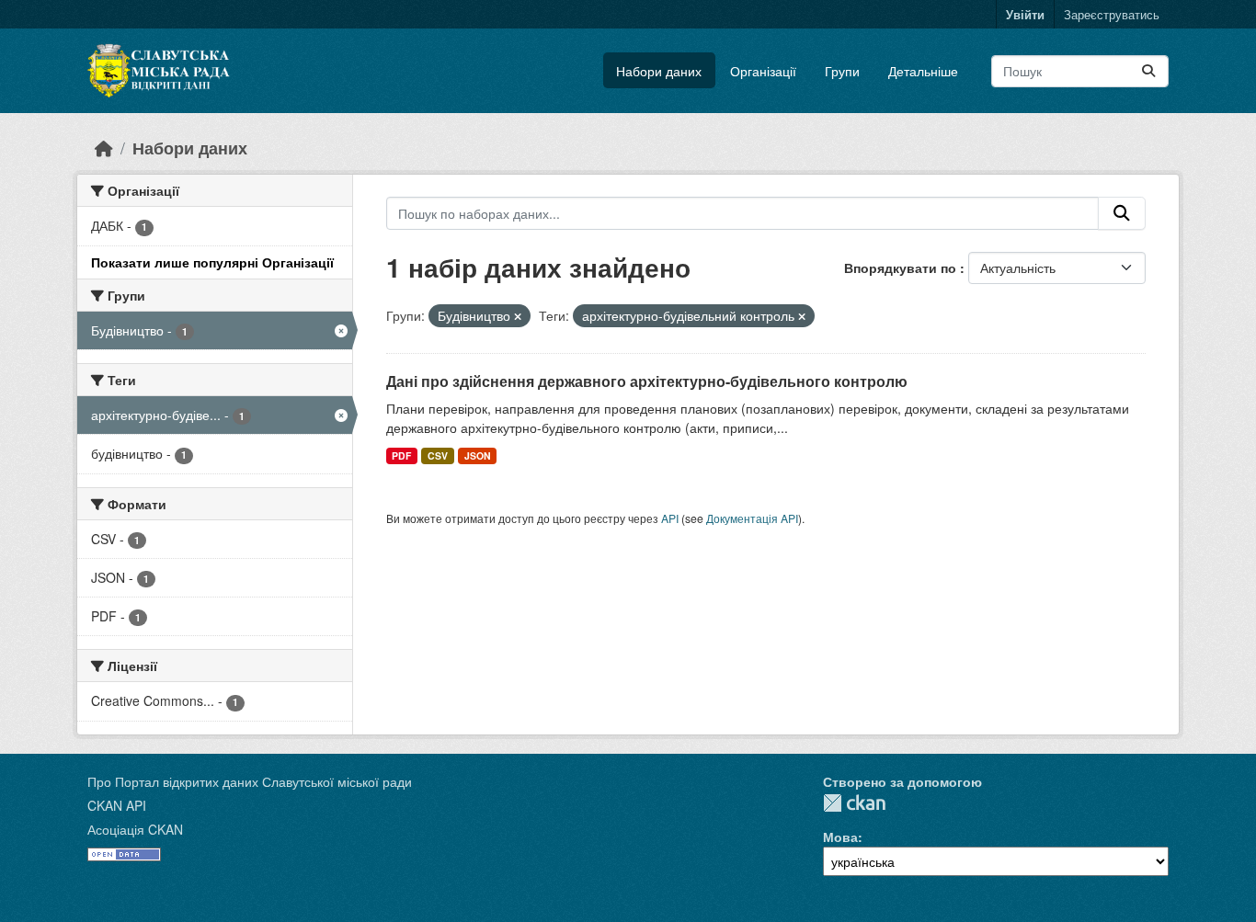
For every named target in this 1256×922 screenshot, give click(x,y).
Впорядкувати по (902, 267)
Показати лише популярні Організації (212, 262)
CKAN (854, 803)
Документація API (752, 518)
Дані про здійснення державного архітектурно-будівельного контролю (647, 381)
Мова (840, 836)
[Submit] (1148, 71)
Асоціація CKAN (135, 829)
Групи (842, 71)
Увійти (1025, 14)
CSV (438, 455)
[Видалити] (517, 316)
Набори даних (659, 71)
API (670, 518)
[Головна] (104, 147)
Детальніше (923, 71)
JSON (477, 455)
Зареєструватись (1111, 14)
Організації (763, 71)
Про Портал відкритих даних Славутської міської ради (249, 781)
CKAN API (116, 805)
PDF (401, 455)
